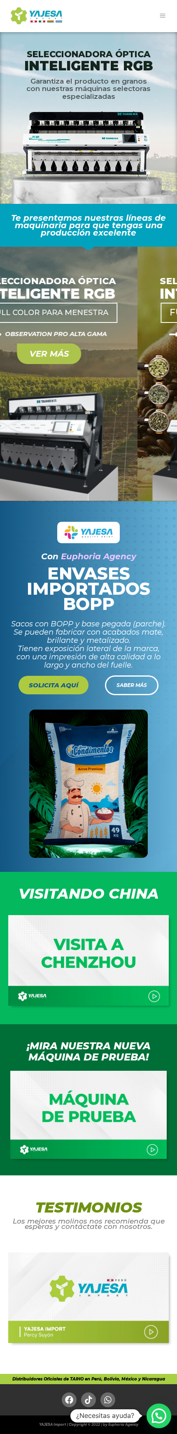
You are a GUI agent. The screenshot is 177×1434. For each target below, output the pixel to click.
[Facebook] (69, 1399)
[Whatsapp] (107, 1399)
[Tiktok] (88, 1399)
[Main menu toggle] (162, 16)
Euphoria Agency (98, 556)
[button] (159, 1416)
